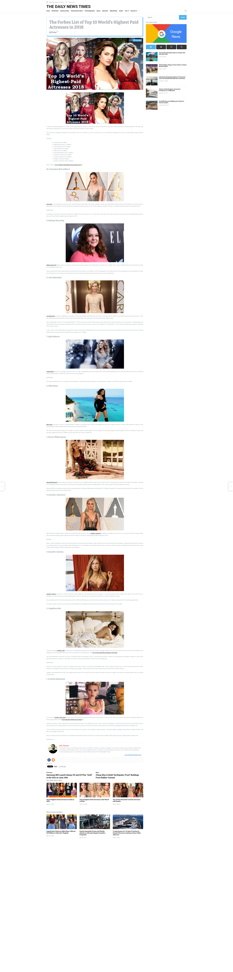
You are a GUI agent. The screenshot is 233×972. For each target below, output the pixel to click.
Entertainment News (77, 11)
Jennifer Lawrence (95, 533)
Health (121, 11)
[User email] (53, 760)
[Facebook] (49, 760)
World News (55, 11)
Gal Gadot (49, 204)
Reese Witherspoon (51, 482)
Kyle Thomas (53, 32)
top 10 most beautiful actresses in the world (104, 652)
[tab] (151, 47)
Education (105, 11)
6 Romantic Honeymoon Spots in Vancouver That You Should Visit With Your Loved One (172, 77)
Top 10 (127, 11)
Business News (64, 11)
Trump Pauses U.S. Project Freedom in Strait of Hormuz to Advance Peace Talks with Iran (127, 833)
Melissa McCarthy (51, 265)
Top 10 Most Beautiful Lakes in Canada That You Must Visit (172, 53)
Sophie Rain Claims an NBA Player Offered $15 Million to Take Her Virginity (60, 832)
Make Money (113, 11)
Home (48, 11)
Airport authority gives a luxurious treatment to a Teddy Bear (169, 89)
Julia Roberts (50, 371)
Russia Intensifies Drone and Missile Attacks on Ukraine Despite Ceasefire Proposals (92, 833)
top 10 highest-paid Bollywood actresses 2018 (68, 165)
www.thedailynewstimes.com (133, 755)
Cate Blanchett (50, 316)
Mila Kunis (49, 424)
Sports (98, 11)
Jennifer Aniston (51, 594)
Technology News (90, 11)
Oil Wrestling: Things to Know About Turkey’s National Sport (173, 65)
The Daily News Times (68, 7)
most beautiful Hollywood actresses (72, 719)
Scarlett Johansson (60, 717)
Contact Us (134, 11)
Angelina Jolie (61, 650)
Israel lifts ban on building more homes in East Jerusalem (171, 102)
